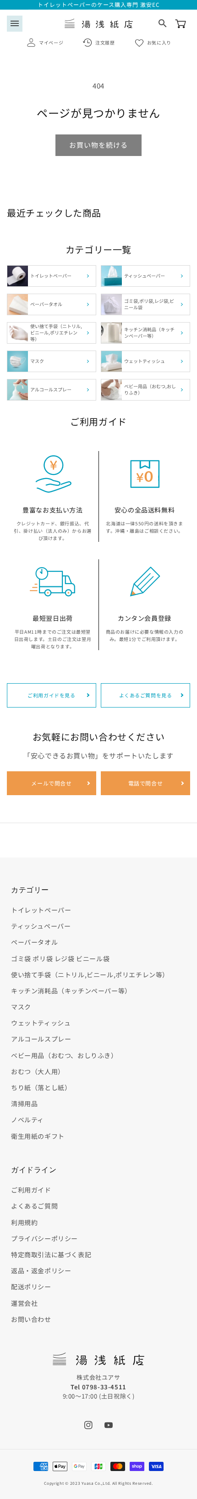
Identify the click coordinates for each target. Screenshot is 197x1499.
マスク (21, 1006)
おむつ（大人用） (38, 1071)
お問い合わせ (31, 1319)
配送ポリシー (31, 1286)
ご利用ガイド (31, 1189)
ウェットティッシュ (41, 1022)
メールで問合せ (51, 783)
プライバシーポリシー (44, 1238)
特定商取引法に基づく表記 (51, 1254)
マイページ (51, 42)
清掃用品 (24, 1103)
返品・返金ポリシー (41, 1270)
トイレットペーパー (41, 909)
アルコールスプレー (41, 1038)
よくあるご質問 (34, 1205)
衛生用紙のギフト (38, 1136)
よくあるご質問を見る (145, 695)
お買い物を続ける (98, 145)
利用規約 (24, 1222)
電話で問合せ (145, 783)
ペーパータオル (34, 942)
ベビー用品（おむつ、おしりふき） (64, 1055)
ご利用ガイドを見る (51, 695)
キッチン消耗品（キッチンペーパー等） (71, 990)
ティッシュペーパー (41, 926)
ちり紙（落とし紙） (41, 1087)
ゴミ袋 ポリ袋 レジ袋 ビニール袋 (60, 958)
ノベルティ (27, 1119)
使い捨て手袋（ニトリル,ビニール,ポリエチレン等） (90, 974)
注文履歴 (105, 42)
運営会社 (24, 1303)
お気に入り (159, 42)
